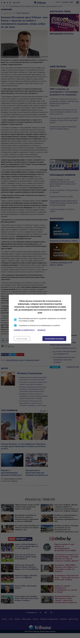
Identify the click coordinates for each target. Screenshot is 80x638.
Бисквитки (41, 330)
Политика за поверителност (24, 330)
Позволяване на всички (54, 338)
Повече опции (21, 338)
